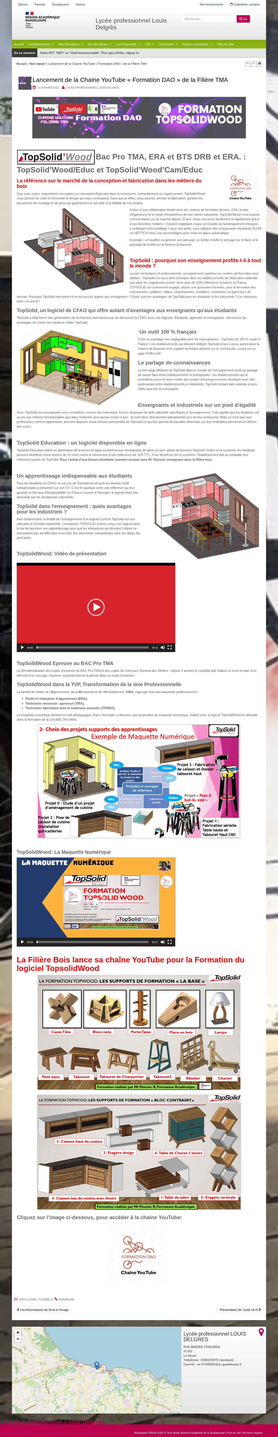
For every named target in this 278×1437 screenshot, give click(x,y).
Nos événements (211, 4)
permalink (66, 1299)
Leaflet (163, 1412)
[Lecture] (22, 647)
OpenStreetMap (174, 1412)
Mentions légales (253, 1432)
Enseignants (60, 4)
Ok (244, 19)
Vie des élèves (98, 44)
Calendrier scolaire (246, 4)
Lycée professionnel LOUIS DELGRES (92, 87)
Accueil (19, 44)
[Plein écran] (169, 647)
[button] (96, 607)
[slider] (92, 647)
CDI (147, 44)
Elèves (23, 4)
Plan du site (225, 44)
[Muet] (163, 647)
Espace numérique (196, 44)
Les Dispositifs (126, 44)
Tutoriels (45, 1299)
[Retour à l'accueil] (56, 20)
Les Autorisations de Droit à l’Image (44, 1309)
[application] (96, 607)
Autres (80, 4)
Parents (40, 4)
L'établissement (39, 44)
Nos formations (68, 44)
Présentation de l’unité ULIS (239, 1309)
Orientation (166, 44)
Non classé (37, 63)
